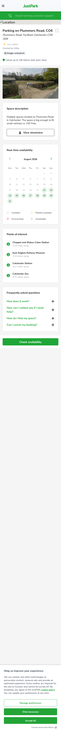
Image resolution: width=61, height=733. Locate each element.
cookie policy (48, 689)
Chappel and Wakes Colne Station (31, 242)
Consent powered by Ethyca (42, 727)
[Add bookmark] (57, 31)
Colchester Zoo (20, 273)
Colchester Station (22, 263)
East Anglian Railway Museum (29, 252)
